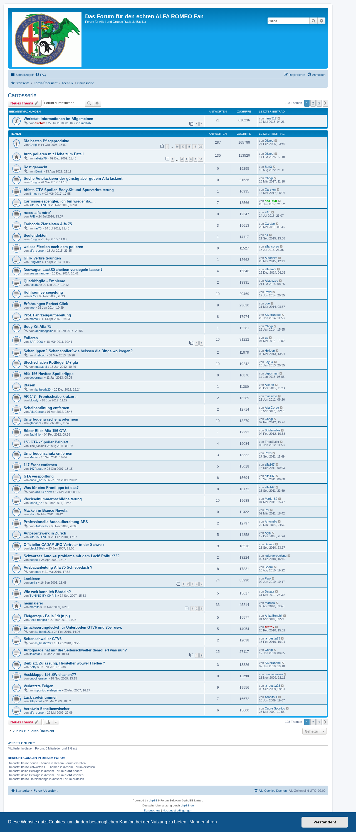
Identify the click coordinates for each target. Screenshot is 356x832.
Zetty (32, 667)
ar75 (38, 228)
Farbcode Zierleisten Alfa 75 (48, 224)
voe (31, 307)
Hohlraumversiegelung (43, 292)
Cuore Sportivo (275, 708)
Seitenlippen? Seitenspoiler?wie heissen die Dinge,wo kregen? (78, 351)
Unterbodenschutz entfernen (48, 453)
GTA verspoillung (39, 476)
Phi (31, 514)
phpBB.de (187, 805)
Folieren (31, 338)
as (266, 235)
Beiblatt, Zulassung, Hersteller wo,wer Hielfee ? (64, 663)
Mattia (33, 457)
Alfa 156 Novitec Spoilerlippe (48, 374)
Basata (269, 544)
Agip (268, 532)
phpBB (153, 800)
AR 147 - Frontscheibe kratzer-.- (51, 396)
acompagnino (44, 331)
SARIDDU (36, 341)
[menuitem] (40, 74)
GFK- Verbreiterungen (42, 258)
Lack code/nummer (40, 697)
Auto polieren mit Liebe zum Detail (54, 154)
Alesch (269, 384)
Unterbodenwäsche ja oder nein (51, 419)
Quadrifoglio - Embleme (44, 281)
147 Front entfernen (40, 465)
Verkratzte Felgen (38, 686)
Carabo (270, 223)
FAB (32, 216)
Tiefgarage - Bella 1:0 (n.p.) (47, 616)
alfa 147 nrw (43, 492)
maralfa (34, 607)
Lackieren (32, 579)
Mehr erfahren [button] (203, 821)
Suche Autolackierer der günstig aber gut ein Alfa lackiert (73, 178)
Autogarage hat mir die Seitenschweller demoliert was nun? (75, 650)
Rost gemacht (35, 167)
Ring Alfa (35, 262)
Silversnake (273, 314)
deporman (36, 377)
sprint (33, 582)
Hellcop (40, 355)
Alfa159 (34, 284)
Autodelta (271, 257)
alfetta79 (41, 158)
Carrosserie (22, 95)
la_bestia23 (43, 389)
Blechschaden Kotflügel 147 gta (51, 362)
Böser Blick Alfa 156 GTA (45, 431)
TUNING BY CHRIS (42, 595)
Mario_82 (35, 502)
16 (177, 146)
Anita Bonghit (38, 619)
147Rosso (36, 468)
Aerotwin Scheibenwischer (47, 709)
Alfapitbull (35, 701)
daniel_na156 (38, 480)
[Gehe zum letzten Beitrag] (279, 118)
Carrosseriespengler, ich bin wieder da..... (60, 201)
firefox (40, 123)
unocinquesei (38, 678)
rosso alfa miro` (37, 213)
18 (188, 146)
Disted (269, 140)
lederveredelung (275, 555)
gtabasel (41, 366)
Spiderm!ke (272, 430)
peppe (33, 559)
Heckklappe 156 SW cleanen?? (50, 675)
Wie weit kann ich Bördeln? (47, 592)
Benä (38, 171)
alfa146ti (271, 201)
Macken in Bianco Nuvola (45, 510)
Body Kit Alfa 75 (37, 326)
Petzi (268, 292)
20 (200, 146)
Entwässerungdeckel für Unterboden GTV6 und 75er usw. (73, 627)
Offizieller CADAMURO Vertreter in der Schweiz (64, 545)
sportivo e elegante (48, 690)
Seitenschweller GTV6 (42, 639)
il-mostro (35, 193)
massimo (271, 396)
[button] (325, 103)
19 (194, 146)
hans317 (270, 118)
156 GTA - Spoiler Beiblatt (46, 442)
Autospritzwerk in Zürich (45, 533)
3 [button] (319, 103)
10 (200, 159)
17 (183, 146)
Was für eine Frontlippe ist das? (51, 488)
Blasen (29, 385)
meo (38, 571)
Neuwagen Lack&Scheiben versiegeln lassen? (63, 270)
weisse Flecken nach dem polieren (53, 247)
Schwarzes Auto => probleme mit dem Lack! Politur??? (72, 556)
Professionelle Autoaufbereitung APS (56, 522)
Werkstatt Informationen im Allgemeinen (58, 119)
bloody (33, 400)
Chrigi (33, 144)
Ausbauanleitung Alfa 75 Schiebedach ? (58, 567)
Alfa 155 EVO (38, 205)
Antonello (41, 526)
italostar (34, 654)
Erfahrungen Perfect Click (46, 304)
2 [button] (313, 103)
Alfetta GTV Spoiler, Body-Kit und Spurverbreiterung (69, 190)
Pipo (268, 578)
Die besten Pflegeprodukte (46, 141)
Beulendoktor (35, 235)
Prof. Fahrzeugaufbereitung (47, 315)
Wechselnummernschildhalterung (53, 499)
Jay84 (269, 362)
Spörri (269, 567)
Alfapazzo (271, 280)
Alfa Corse (36, 411)
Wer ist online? (21, 743)
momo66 (35, 319)
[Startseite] (47, 38)
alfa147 (270, 464)
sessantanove (39, 273)
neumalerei (33, 603)
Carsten (270, 189)
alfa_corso (36, 250)
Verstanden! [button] (324, 822)
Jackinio (35, 434)
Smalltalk (85, 123)
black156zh (37, 548)
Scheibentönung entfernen (46, 408)
